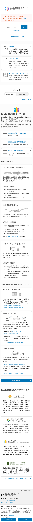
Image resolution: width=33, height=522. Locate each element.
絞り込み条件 (17, 30)
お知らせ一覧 (26, 100)
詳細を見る (11, 515)
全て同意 (25, 519)
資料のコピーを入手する (7, 503)
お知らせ (26, 18)
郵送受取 (14, 331)
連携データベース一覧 (13, 236)
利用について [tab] (10, 94)
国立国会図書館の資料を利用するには (14, 364)
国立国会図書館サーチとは (17, 36)
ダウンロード (21, 331)
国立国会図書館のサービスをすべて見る (16, 478)
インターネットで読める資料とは (13, 305)
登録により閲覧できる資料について (13, 308)
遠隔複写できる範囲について (12, 333)
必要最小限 (9, 519)
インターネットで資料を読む (8, 500)
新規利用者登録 (16, 380)
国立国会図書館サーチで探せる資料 (13, 343)
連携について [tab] (22, 94)
